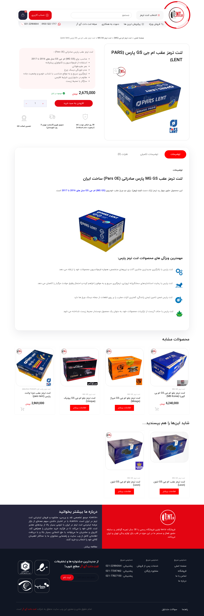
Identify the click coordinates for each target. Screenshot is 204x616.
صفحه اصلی (139, 38)
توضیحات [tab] (175, 154)
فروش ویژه (154, 24)
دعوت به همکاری (110, 24)
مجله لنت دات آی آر (86, 24)
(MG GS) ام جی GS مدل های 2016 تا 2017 (83, 190)
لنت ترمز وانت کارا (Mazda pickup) (36, 389)
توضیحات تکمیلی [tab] (149, 154)
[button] (115, 70)
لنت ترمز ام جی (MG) (123, 38)
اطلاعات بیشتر (169, 491)
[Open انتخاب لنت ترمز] (159, 15)
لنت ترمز (137, 190)
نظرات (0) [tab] (123, 154)
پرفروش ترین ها (132, 24)
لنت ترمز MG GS (104, 38)
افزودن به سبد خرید (74, 103)
